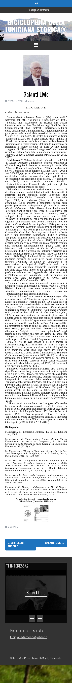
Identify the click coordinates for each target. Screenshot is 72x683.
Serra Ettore (36, 592)
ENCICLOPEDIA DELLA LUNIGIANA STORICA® (36, 25)
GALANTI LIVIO (54, 543)
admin (31, 101)
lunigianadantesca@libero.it (28, 637)
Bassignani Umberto (39, 10)
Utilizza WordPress (20, 658)
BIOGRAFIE (13, 527)
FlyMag (43, 658)
